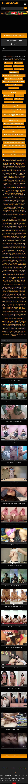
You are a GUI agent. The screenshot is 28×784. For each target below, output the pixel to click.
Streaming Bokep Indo (7, 314)
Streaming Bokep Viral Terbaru (8, 321)
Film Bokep (9, 237)
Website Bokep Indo (14, 334)
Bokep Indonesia (14, 87)
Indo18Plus (4, 190)
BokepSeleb (16, 179)
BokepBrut (16, 167)
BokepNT (22, 177)
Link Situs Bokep (19, 253)
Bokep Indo (8, 65)
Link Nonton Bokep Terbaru (9, 253)
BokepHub (15, 170)
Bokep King (13, 164)
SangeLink (14, 207)
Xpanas (15, 215)
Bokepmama (11, 177)
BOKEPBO (5, 167)
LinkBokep (11, 197)
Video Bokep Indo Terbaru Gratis (10, 328)
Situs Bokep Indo (12, 297)
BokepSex (22, 179)
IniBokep (18, 191)
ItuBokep (6, 193)
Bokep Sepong (14, 72)
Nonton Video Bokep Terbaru (18, 293)
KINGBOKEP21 (20, 194)
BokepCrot (6, 169)
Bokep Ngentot (9, 69)
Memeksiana (22, 197)
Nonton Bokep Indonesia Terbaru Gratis (16, 270)
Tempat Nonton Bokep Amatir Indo (13, 325)
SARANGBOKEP (6, 208)
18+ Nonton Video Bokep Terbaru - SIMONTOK (14, 75)
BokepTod (15, 181)
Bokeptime (5, 181)
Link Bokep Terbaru (13, 251)
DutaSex (18, 187)
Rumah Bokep (20, 206)
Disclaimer (4, 768)
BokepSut (23, 180)
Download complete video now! (14, 35)
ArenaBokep (22, 159)
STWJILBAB (16, 210)
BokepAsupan (11, 166)
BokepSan (11, 179)
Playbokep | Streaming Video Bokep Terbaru (14, 142)
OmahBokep (16, 200)
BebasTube (5, 163)
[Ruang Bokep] (11, 3)
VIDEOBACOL (12, 213)
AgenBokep (10, 159)
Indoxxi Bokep (6, 191)
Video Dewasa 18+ (10, 331)
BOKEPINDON (20, 174)
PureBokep (16, 204)
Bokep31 (23, 164)
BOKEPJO (11, 176)
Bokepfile (17, 169)
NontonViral (10, 200)
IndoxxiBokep (12, 191)
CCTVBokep (5, 186)
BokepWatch (22, 183)
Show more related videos (14, 756)
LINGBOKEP (5, 197)
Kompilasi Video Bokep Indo (9, 247)
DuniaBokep (13, 187)
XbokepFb (6, 215)
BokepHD (4, 170)
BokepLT (5, 177)
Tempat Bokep (12, 211)
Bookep (16, 184)
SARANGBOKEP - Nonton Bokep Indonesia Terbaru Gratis (14, 146)
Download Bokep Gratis (7, 234)
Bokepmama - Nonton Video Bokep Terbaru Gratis (14, 110)
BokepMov (16, 177)
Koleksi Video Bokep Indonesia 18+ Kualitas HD (15, 246)
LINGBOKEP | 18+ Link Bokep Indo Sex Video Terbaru (14, 130)
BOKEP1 (18, 164)
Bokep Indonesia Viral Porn (12, 230)
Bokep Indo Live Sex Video (7, 224)
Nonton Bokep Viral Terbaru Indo (14, 274)
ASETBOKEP (5, 160)
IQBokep (23, 191)
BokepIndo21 (7, 174)
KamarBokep (12, 193)
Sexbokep (18, 208)
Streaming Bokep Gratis (19, 312)
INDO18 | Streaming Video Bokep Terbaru (14, 123)
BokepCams (21, 167)
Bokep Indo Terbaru (18, 224)
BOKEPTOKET (21, 181)
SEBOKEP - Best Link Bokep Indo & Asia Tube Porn (14, 150)
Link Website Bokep (14, 254)
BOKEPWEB (6, 184)
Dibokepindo (22, 186)
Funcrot (15, 188)
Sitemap (14, 772)
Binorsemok (11, 163)
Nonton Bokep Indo (10, 256)
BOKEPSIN (5, 180)
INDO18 (23, 188)
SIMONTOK (10, 210)
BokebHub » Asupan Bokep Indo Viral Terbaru (14, 81)
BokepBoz (11, 167)
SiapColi (23, 208)
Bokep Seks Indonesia (9, 233)
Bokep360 (5, 166)
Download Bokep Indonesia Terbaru (10, 236)
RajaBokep (7, 206)
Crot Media (16, 186)
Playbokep (17, 203)
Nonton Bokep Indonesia (13, 266)
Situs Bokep (20, 295)
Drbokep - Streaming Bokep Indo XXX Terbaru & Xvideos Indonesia (14, 119)
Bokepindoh (13, 174)
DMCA (13, 768)
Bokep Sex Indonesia (14, 59)
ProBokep (11, 204)
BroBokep (21, 184)
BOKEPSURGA (16, 180)
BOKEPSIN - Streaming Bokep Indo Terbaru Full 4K (14, 115)
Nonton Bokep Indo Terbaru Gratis (17, 260)
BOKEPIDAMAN (5, 171)
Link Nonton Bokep (22, 251)
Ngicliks (16, 198)
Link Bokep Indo (11, 250)
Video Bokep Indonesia (14, 329)
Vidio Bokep (17, 331)
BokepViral (16, 183)
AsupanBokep (19, 160)
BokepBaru (22, 166)
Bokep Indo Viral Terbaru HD (14, 227)
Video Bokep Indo (21, 327)
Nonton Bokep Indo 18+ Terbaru (12, 257)
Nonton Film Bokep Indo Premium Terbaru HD (15, 280)
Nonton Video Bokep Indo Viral (12, 288)
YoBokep (14, 217)
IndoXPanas (22, 190)
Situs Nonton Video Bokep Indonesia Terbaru (15, 304)
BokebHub (17, 163)
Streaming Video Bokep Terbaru (14, 324)
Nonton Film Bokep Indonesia (9, 281)
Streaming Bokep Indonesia (10, 318)
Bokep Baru (15, 223)
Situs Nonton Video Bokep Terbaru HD (10, 305)
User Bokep (18, 211)
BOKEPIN (12, 171)
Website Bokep (22, 214)
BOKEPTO (10, 181)
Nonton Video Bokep (12, 285)
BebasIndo (22, 162)
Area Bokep (16, 159)
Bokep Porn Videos (15, 231)
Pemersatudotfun (21, 201)
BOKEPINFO (5, 176)
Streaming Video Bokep (21, 321)
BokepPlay (5, 179)
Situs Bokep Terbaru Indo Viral (18, 298)
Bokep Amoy (9, 62)
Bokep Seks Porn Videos (20, 233)
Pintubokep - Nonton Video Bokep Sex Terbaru (14, 139)
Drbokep (8, 187)
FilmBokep (10, 188)
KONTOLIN (22, 196)
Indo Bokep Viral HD (12, 239)
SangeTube (19, 207)
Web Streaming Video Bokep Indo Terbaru (17, 332)
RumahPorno (8, 207)
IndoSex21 (17, 190)
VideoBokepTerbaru (20, 213)
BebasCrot (17, 162)
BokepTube (5, 183)
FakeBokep (4, 188)
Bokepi (19, 170)
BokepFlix (21, 169)
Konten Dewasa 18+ (12, 249)
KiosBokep (5, 196)
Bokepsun (10, 180)
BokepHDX (9, 170)
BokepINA (17, 171)
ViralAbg (4, 214)
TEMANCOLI (5, 211)
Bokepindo (9, 173)
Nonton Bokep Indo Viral (11, 264)
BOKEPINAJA (22, 171)
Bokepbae (17, 166)
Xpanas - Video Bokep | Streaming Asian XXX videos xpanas (14, 155)
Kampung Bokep (19, 193)
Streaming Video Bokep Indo (9, 322)
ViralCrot (9, 214)
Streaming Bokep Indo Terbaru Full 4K (11, 315)
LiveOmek (16, 197)
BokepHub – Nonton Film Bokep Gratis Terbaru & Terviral (14, 106)
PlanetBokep (11, 203)
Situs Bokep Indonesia (21, 297)
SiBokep (5, 210)
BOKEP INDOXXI (6, 164)
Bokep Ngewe (20, 69)
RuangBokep (13, 206)
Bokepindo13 (15, 173)
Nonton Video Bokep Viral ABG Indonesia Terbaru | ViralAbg (14, 135)
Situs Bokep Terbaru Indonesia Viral (11, 300)
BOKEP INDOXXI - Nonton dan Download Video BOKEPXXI (14, 92)
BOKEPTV (11, 183)
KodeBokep (16, 196)
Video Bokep (9, 56)
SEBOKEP (13, 208)
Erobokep (23, 187)
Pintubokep (5, 203)
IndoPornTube (11, 190)
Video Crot (5, 213)
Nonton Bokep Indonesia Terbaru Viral (10, 271)
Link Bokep (20, 249)
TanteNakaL (21, 210)
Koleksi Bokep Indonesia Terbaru (14, 240)
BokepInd (5, 173)
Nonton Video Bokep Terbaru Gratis (10, 294)
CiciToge (11, 186)
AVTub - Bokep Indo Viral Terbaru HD (14, 78)
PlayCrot (22, 203)
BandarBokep (11, 162)
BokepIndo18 (22, 173)
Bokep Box (22, 163)
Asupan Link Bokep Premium (12, 222)
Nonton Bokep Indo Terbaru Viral (9, 261)
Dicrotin (3, 187)
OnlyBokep (22, 200)
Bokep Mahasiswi (19, 65)
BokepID (23, 170)
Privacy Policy (22, 768)
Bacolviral (5, 162)
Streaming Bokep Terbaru (18, 320)
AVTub (24, 160)
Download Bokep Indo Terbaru (19, 234)
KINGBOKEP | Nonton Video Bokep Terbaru (14, 126)
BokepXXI (12, 184)
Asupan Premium (12, 160)
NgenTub (6, 198)
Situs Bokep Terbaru (7, 298)
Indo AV (19, 188)
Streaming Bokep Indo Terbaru (19, 314)
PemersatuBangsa (13, 201)
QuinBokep (21, 204)
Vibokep (23, 211)
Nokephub (5, 200)
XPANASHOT (21, 215)
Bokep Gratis (22, 223)
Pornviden (5, 204)
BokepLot (22, 176)
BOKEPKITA (17, 176)
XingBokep (11, 215)
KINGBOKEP (14, 194)
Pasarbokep (5, 201)
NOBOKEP (21, 198)
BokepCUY (11, 169)
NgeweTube (11, 198)
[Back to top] (23, 780)
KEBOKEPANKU (6, 194)
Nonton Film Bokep (15, 277)
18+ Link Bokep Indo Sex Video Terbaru (15, 219)
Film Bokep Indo (15, 237)
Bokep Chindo (19, 62)
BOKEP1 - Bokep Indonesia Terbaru (14, 102)
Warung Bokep (14, 214)
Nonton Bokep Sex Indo (14, 273)
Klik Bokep (10, 196)
